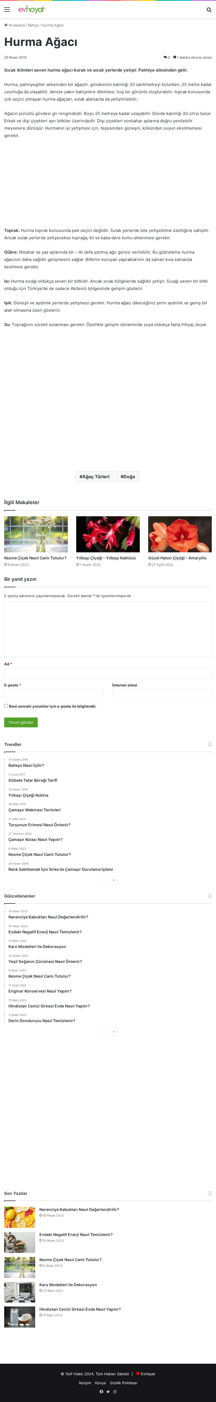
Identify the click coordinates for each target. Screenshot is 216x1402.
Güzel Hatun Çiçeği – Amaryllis (177, 557)
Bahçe (33, 25)
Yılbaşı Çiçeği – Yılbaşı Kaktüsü (106, 557)
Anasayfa (16, 25)
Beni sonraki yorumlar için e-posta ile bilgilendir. (52, 706)
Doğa (129, 476)
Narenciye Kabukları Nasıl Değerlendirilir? (79, 1209)
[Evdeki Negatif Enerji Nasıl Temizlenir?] (19, 1242)
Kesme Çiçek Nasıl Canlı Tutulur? (35, 557)
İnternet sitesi (124, 685)
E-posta (12, 685)
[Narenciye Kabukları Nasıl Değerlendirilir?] (19, 1217)
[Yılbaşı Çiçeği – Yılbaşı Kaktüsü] (108, 534)
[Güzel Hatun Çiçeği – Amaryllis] (180, 534)
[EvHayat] (32, 9)
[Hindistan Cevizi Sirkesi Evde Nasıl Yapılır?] (19, 1317)
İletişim (85, 1383)
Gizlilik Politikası (123, 1383)
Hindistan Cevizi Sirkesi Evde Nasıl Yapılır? (80, 1309)
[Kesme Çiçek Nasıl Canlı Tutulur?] (36, 534)
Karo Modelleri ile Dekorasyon (68, 1284)
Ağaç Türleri (95, 476)
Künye (100, 1383)
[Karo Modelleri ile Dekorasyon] (19, 1292)
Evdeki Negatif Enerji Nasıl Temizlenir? (76, 1234)
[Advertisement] (108, 185)
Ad (8, 664)
